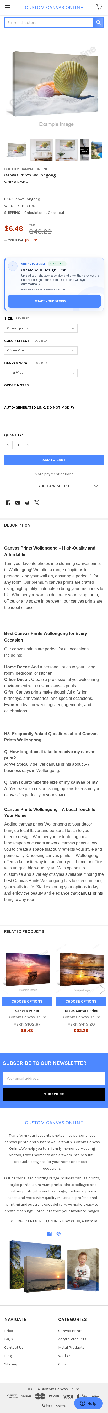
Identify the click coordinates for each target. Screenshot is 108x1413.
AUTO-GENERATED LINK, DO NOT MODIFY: (39, 407)
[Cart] (100, 7)
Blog (8, 1356)
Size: (17, 318)
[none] (54, 84)
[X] (37, 503)
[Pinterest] (59, 1234)
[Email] (18, 503)
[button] (54, 486)
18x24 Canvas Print (81, 1011)
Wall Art (65, 1356)
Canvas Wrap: (25, 363)
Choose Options (27, 1001)
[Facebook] (8, 503)
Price (8, 1331)
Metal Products (71, 1347)
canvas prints (90, 893)
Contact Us (14, 1347)
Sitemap (11, 1364)
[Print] (27, 503)
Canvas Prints (27, 1011)
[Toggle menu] (7, 7)
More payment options (54, 474)
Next (103, 990)
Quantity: (13, 435)
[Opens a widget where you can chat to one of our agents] (88, 1403)
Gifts (62, 1364)
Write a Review (16, 182)
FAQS (8, 1339)
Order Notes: (17, 385)
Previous (5, 990)
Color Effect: (25, 341)
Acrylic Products (72, 1339)
